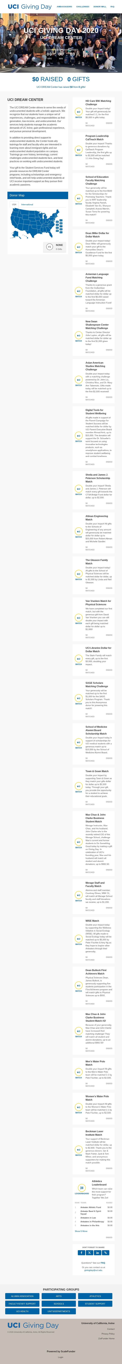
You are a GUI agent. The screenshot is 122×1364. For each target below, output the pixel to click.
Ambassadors (64, 7)
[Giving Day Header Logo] (29, 6)
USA (14, 204)
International (27, 204)
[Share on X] (89, 1252)
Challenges (82, 7)
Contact (111, 1329)
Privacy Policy (108, 1334)
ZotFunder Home (106, 1338)
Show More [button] (81, 1231)
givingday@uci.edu (93, 1270)
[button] (105, 1252)
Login (60, 1357)
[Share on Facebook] (81, 1252)
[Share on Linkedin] (97, 1252)
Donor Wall (100, 7)
